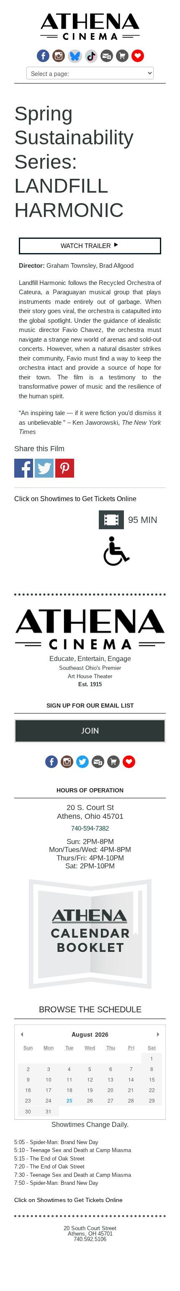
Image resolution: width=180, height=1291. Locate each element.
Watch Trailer (87, 245)
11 (69, 1079)
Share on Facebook (23, 468)
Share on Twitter (44, 468)
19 (90, 1089)
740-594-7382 (90, 828)
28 (131, 1100)
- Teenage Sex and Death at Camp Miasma (72, 1150)
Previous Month (22, 1034)
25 (69, 1100)
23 (28, 1100)
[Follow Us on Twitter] (82, 759)
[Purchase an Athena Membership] (122, 53)
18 (69, 1089)
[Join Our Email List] (106, 53)
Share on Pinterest (64, 468)
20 (110, 1089)
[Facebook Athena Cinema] (42, 53)
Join (90, 730)
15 (152, 1079)
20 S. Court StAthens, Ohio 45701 (90, 812)
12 (90, 1079)
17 (48, 1089)
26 (90, 1100)
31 (48, 1111)
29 (152, 1100)
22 (152, 1089)
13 (110, 1079)
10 (48, 1079)
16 (28, 1089)
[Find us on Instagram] (58, 53)
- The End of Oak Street (49, 1158)
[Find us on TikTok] (91, 53)
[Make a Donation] (137, 53)
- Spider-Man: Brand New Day (56, 1142)
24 (48, 1100)
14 (131, 1079)
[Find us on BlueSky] (74, 53)
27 (110, 1100)
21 (131, 1089)
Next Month (158, 1034)
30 (28, 1111)
